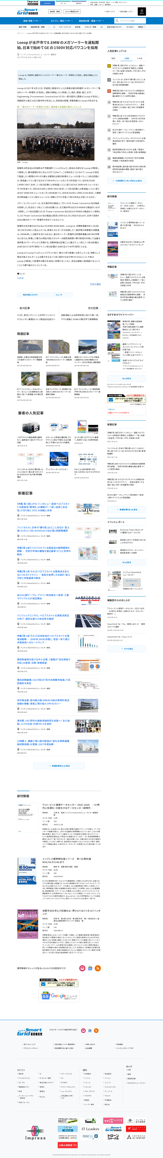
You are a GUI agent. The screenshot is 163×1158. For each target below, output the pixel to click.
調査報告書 (132, 1078)
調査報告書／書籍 (38, 27)
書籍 (129, 1074)
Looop (20, 277)
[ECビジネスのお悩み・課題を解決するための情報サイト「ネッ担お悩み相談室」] (68, 1146)
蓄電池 (42, 1091)
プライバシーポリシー (31, 1048)
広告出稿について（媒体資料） (65, 1044)
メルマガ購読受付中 (72, 11)
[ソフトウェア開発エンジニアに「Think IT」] (90, 1121)
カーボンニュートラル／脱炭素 (26, 1097)
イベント (87, 1078)
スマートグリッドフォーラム (29, 11)
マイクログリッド (24, 1078)
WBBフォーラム (24, 1102)
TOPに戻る (95, 283)
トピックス (87, 1087)
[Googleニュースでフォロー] (89, 1030)
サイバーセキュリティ (68, 1087)
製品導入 (79, 3)
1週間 (126, 58)
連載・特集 (23, 27)
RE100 (42, 1097)
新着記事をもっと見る (61, 766)
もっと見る (126, 378)
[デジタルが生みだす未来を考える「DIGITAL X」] (90, 1138)
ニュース (87, 1082)
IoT (101, 27)
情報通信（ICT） (24, 1087)
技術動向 (87, 1074)
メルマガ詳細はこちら (138, 404)
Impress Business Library (117, 387)
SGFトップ (20, 33)
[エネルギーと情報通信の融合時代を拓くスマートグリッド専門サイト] (113, 1129)
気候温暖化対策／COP (67, 1097)
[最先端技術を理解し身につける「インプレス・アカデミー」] (136, 1138)
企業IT (108, 2)
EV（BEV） (130, 27)
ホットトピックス (110, 1087)
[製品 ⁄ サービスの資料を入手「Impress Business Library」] (68, 1138)
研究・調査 (93, 4)
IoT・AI (63, 3)
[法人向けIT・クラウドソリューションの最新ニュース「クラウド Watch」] (68, 1129)
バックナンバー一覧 (132, 582)
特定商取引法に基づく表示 (64, 1048)
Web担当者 (94, 2)
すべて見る (128, 648)
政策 (20, 1091)
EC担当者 (102, 2)
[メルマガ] (82, 968)
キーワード (108, 1091)
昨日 (113, 58)
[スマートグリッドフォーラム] (29, 1033)
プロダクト (88, 1096)
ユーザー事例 (89, 1104)
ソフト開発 (114, 2)
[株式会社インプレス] (35, 1133)
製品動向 (108, 1074)
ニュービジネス (66, 1091)
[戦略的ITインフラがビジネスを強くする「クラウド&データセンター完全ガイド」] (68, 1121)
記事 (129, 1070)
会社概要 (89, 1048)
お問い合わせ (90, 1044)
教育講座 (108, 4)
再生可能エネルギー (114, 27)
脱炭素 (77, 27)
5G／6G (22, 1082)
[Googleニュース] (90, 968)
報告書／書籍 (55, 11)
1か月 (139, 58)
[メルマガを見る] (83, 1030)
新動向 (86, 1100)
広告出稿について (126, 11)
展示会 (107, 1104)
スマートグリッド (65, 27)
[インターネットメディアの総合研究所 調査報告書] (136, 1121)
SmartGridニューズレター (137, 1083)
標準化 (42, 1087)
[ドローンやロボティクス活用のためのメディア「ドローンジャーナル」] (113, 1138)
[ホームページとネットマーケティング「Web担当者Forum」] (113, 1121)
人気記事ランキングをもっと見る (128, 180)
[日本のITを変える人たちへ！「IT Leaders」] (90, 1129)
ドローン (101, 4)
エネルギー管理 (90, 27)
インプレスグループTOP (125, 1048)
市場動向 (108, 1100)
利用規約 (120, 1044)
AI (54, 27)
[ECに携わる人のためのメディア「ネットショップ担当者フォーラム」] (136, 1129)
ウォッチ (107, 1096)
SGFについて (110, 11)
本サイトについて (30, 1044)
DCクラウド (123, 2)
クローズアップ (89, 1091)
